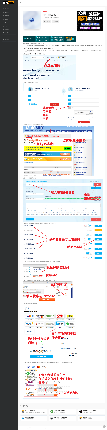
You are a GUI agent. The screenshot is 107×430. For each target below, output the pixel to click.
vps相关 (45, 11)
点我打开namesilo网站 (32, 54)
